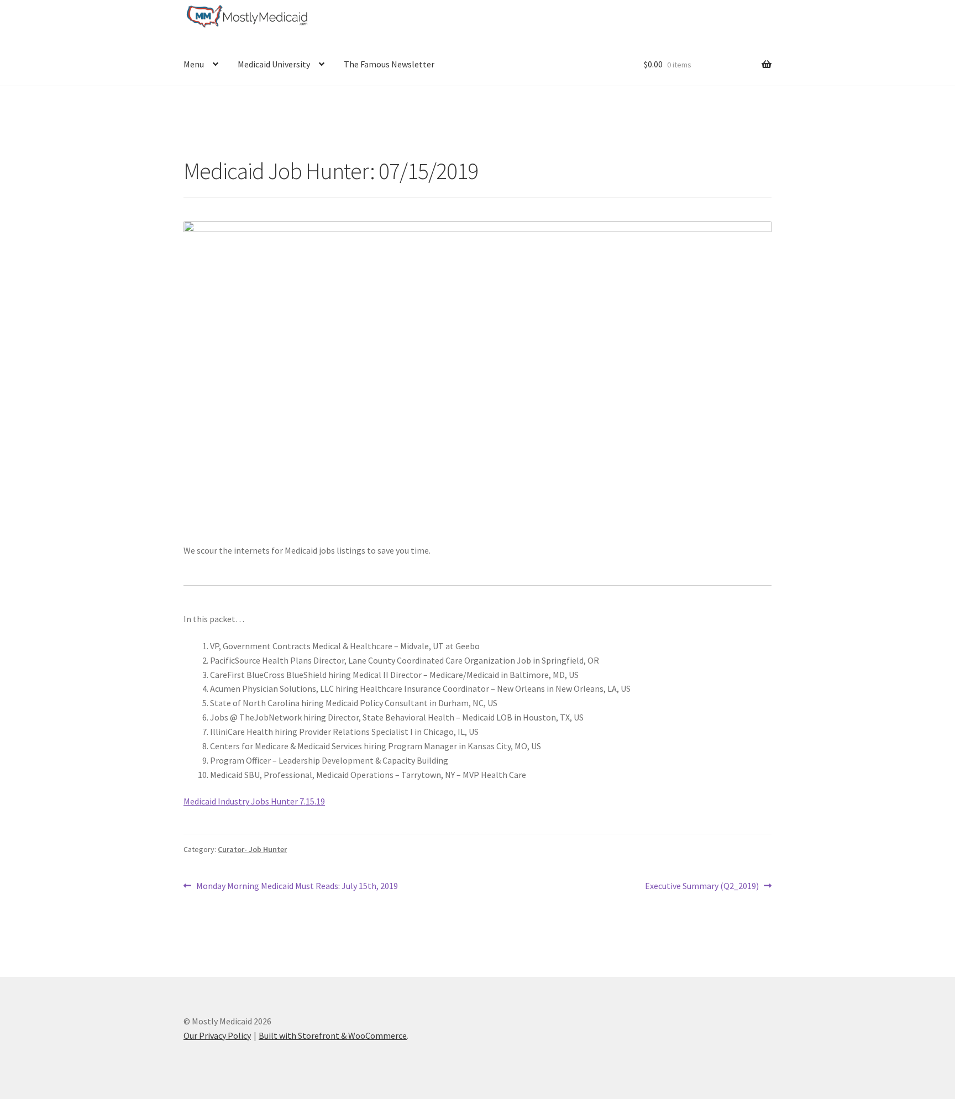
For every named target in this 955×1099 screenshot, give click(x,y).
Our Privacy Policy (217, 1035)
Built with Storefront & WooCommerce (333, 1035)
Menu (193, 64)
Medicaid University (274, 64)
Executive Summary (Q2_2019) (702, 886)
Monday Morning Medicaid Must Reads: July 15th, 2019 (297, 886)
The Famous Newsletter (389, 64)
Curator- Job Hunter (252, 849)
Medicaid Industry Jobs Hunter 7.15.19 (254, 801)
